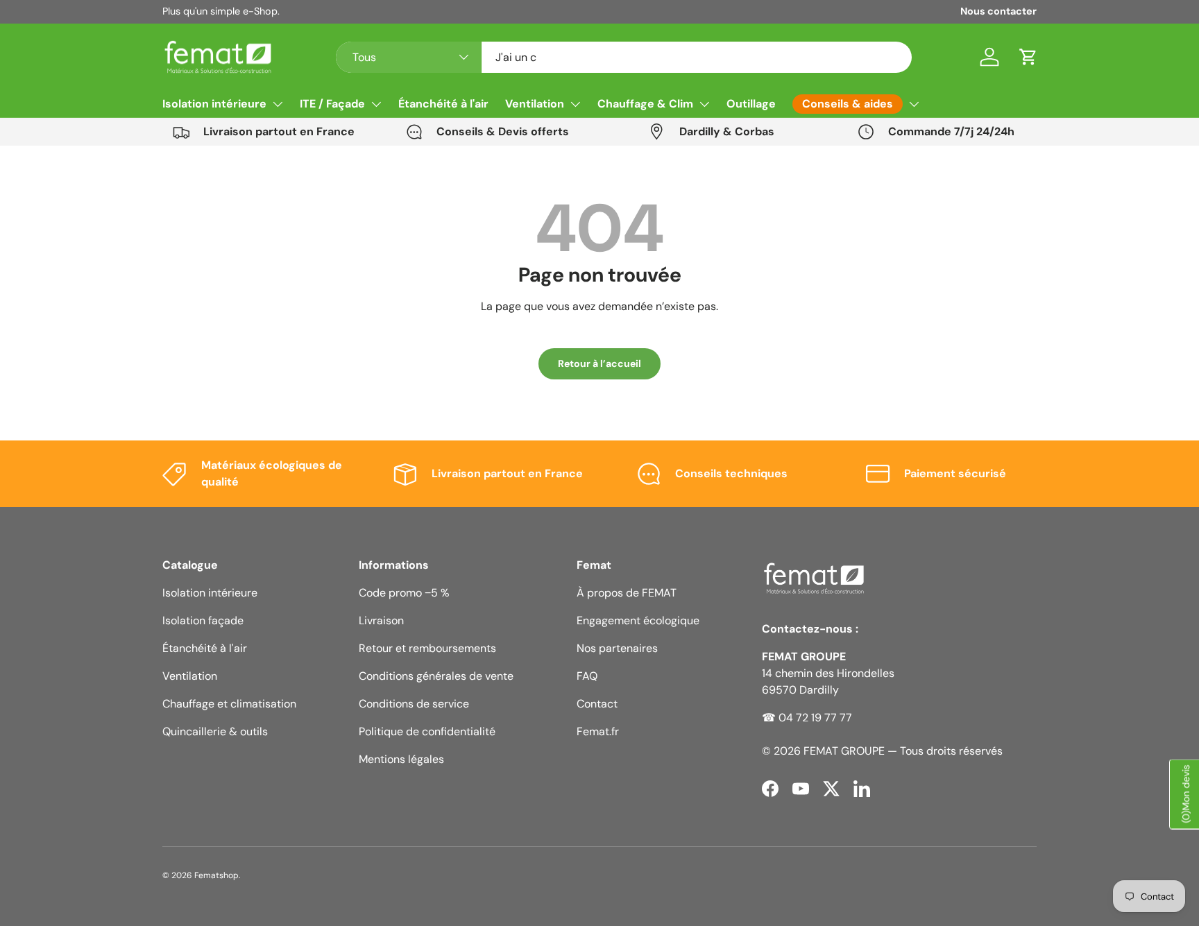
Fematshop (216, 875)
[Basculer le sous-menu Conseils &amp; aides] (913, 104)
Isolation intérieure (214, 103)
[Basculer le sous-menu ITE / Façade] (376, 104)
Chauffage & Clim (645, 103)
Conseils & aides (847, 103)
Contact (597, 703)
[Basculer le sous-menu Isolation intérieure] (277, 104)
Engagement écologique (638, 620)
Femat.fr (598, 731)
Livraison (381, 620)
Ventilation (534, 103)
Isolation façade (203, 620)
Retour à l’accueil (599, 363)
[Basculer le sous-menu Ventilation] (575, 104)
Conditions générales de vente (436, 676)
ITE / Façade (332, 103)
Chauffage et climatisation (229, 703)
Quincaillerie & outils (215, 731)
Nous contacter (998, 11)
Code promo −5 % (404, 592)
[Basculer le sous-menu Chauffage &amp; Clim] (704, 104)
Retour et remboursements (427, 648)
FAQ (587, 676)
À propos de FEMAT (627, 592)
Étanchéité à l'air (443, 103)
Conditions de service (414, 703)
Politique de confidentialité (427, 731)
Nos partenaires (617, 648)
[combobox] (624, 57)
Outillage (751, 103)
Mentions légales (401, 759)
